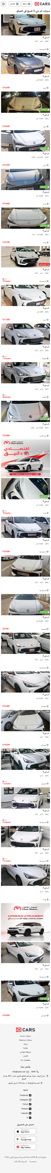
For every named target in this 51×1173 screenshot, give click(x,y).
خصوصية (33, 1161)
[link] (25, 1131)
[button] (3, 3)
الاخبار (25, 1056)
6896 (33, 1072)
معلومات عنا (25, 1060)
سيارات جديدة (25, 1036)
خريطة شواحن (25, 1052)
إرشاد (25, 1044)
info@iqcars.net (18, 1072)
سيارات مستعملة (25, 1040)
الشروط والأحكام (20, 1161)
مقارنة (25, 1048)
